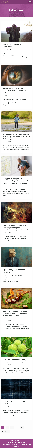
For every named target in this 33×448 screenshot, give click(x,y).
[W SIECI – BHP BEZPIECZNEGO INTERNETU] (16, 389)
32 (21, 427)
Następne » (5, 431)
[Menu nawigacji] (30, 2)
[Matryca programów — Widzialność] (16, 31)
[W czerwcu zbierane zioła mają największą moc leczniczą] (16, 347)
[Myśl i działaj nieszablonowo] (16, 257)
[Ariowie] (5, 2)
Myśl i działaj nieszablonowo (14, 270)
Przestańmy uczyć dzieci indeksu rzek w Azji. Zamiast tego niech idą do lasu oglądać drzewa (16, 136)
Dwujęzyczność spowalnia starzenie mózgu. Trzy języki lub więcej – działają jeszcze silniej (15, 181)
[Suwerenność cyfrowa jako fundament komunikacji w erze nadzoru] (16, 75)
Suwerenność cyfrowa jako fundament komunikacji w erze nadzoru (15, 90)
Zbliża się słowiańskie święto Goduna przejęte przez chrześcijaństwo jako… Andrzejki (16, 227)
